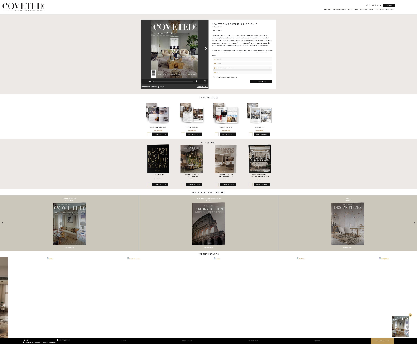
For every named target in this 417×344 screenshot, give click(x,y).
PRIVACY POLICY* (52, 342)
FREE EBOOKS (389, 10)
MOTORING (363, 10)
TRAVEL (371, 10)
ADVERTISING (253, 341)
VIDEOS (317, 341)
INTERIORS (327, 10)
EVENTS (350, 10)
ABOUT (123, 341)
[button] (414, 223)
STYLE (356, 10)
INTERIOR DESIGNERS (339, 10)
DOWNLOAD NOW (160, 134)
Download (69, 247)
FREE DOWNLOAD (382, 341)
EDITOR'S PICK (380, 10)
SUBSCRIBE (388, 5)
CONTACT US (187, 341)
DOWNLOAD (261, 81)
